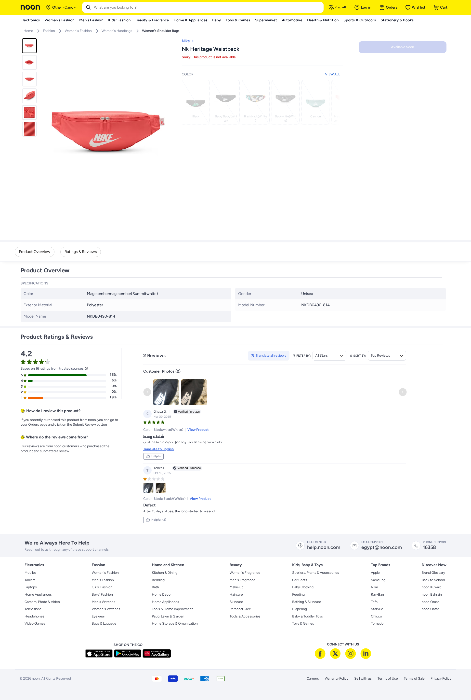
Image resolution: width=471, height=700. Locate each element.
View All (332, 74)
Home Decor (162, 594)
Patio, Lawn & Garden (168, 616)
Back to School (433, 580)
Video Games (35, 623)
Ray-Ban (377, 594)
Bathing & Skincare (306, 602)
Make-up (236, 587)
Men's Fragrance (242, 580)
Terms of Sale (414, 678)
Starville (377, 609)
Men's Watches (103, 602)
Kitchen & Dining (164, 573)
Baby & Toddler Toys (307, 616)
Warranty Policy (336, 678)
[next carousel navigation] (171, 131)
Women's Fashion (105, 573)
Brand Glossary (433, 573)
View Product (198, 430)
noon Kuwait (431, 587)
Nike (374, 587)
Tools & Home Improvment (172, 609)
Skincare (236, 602)
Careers (313, 678)
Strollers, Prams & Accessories (315, 573)
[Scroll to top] (457, 684)
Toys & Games (303, 623)
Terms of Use (388, 678)
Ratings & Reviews (81, 251)
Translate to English (158, 449)
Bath (155, 587)
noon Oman (431, 602)
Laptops (31, 587)
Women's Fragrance (245, 573)
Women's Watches (106, 609)
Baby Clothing (303, 587)
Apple (375, 573)
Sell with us (363, 678)
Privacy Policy (441, 678)
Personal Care (240, 609)
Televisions (33, 609)
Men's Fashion (103, 580)
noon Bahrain (432, 594)
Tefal (374, 602)
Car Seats (299, 580)
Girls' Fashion (102, 587)
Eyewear (98, 616)
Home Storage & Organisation (175, 623)
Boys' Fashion (102, 594)
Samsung (378, 580)
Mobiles (31, 573)
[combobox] (208, 7)
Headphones (34, 616)
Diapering (299, 609)
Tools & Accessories (245, 616)
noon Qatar (430, 609)
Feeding (298, 594)
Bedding (158, 580)
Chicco (376, 616)
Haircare (236, 594)
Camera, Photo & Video (42, 602)
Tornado (377, 623)
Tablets (30, 580)
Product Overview (34, 251)
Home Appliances (38, 594)
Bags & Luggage (104, 623)
